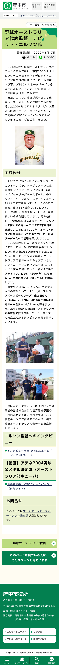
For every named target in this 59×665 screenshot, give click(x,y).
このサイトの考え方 (17, 632)
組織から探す (40, 639)
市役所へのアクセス (17, 639)
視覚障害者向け (49, 6)
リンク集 (37, 632)
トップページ (28, 16)
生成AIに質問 (36, 6)
